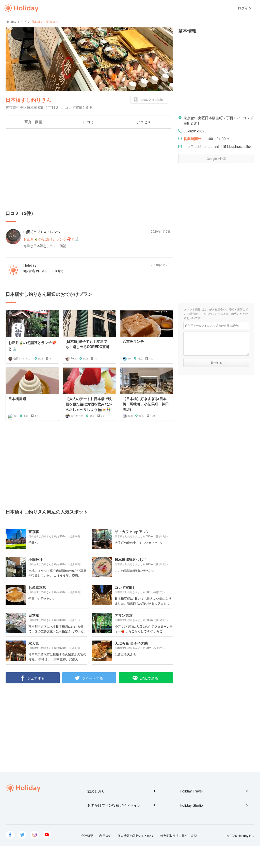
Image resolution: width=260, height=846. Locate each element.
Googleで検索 (216, 158)
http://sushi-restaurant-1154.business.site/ (217, 146)
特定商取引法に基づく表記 (178, 835)
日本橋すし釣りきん (28, 99)
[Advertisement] (89, 169)
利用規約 (105, 835)
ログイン (245, 8)
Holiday (21, 8)
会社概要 (87, 835)
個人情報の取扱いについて (136, 835)
